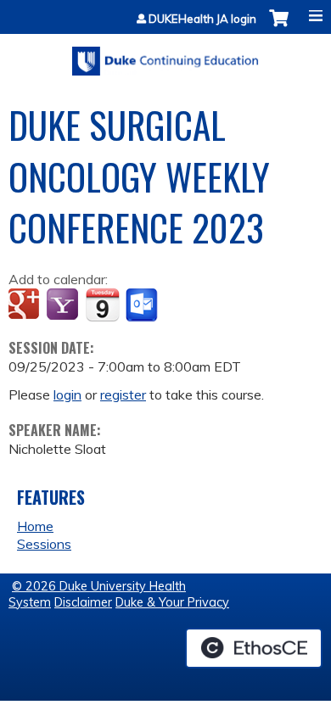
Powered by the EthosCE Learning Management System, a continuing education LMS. (254, 648)
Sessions (44, 543)
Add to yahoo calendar (64, 305)
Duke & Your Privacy (172, 602)
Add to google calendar (25, 305)
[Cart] (279, 26)
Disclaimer (83, 602)
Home (35, 525)
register (123, 394)
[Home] (165, 55)
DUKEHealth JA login (202, 19)
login (67, 394)
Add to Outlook (143, 305)
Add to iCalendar (102, 305)
